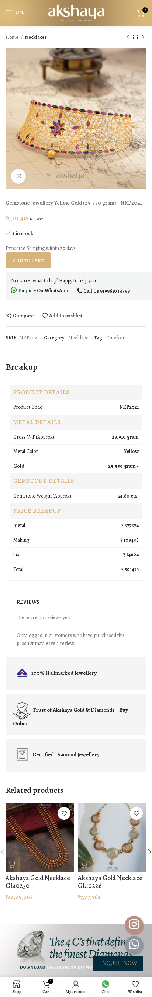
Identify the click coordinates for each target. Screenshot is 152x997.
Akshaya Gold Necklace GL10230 (38, 882)
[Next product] (142, 37)
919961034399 (115, 290)
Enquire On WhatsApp (42, 290)
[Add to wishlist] (64, 813)
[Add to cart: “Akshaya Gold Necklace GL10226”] (85, 864)
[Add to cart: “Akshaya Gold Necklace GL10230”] (13, 864)
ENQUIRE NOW (118, 963)
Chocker (115, 337)
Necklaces (36, 37)
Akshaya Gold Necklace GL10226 (110, 882)
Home (12, 37)
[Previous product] (128, 37)
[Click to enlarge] (18, 176)
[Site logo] (76, 12)
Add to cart (28, 260)
